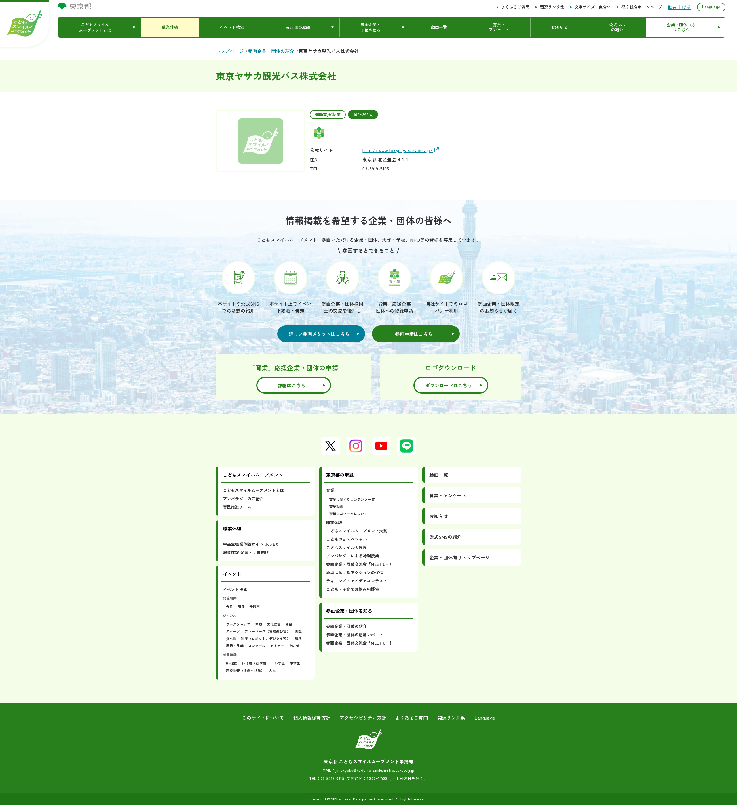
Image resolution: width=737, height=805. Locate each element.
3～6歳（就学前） (256, 663)
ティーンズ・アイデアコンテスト (356, 581)
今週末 (254, 606)
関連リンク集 (552, 7)
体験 (258, 624)
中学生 (295, 663)
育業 (330, 490)
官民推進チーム (237, 507)
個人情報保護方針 (311, 717)
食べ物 (231, 638)
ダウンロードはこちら (448, 385)
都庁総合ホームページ (641, 7)
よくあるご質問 (515, 7)
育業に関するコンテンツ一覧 (352, 499)
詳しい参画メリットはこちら (319, 333)
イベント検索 (235, 589)
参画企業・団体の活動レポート (354, 634)
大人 (272, 670)
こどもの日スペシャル (346, 539)
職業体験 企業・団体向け (246, 552)
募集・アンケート (447, 495)
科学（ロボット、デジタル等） (265, 638)
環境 (298, 638)
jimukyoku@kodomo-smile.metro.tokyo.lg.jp (375, 770)
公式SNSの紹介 (445, 536)
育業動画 (336, 506)
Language (711, 6)
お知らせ (438, 516)
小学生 (279, 663)
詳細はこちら (292, 385)
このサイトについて (263, 717)
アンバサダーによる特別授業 (352, 556)
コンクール (257, 645)
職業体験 (334, 522)
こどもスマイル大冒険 (346, 547)
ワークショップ (238, 624)
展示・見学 (235, 645)
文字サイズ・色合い (593, 7)
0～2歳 (231, 663)
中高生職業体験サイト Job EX (250, 544)
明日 (241, 606)
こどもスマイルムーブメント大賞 (356, 531)
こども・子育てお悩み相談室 (352, 589)
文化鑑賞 (274, 624)
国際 (298, 631)
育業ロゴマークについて (348, 513)
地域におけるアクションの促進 (354, 572)
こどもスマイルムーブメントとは (253, 490)
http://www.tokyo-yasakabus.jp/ (397, 150)
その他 (294, 645)
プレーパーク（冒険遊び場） (267, 631)
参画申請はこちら (413, 333)
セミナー (277, 645)
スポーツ (233, 631)
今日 (229, 606)
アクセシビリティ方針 (363, 717)
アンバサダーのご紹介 (243, 498)
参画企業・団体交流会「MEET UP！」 (361, 564)
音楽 (288, 624)
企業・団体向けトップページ (459, 557)
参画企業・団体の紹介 (346, 626)
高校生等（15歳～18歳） (245, 670)
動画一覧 (438, 474)
